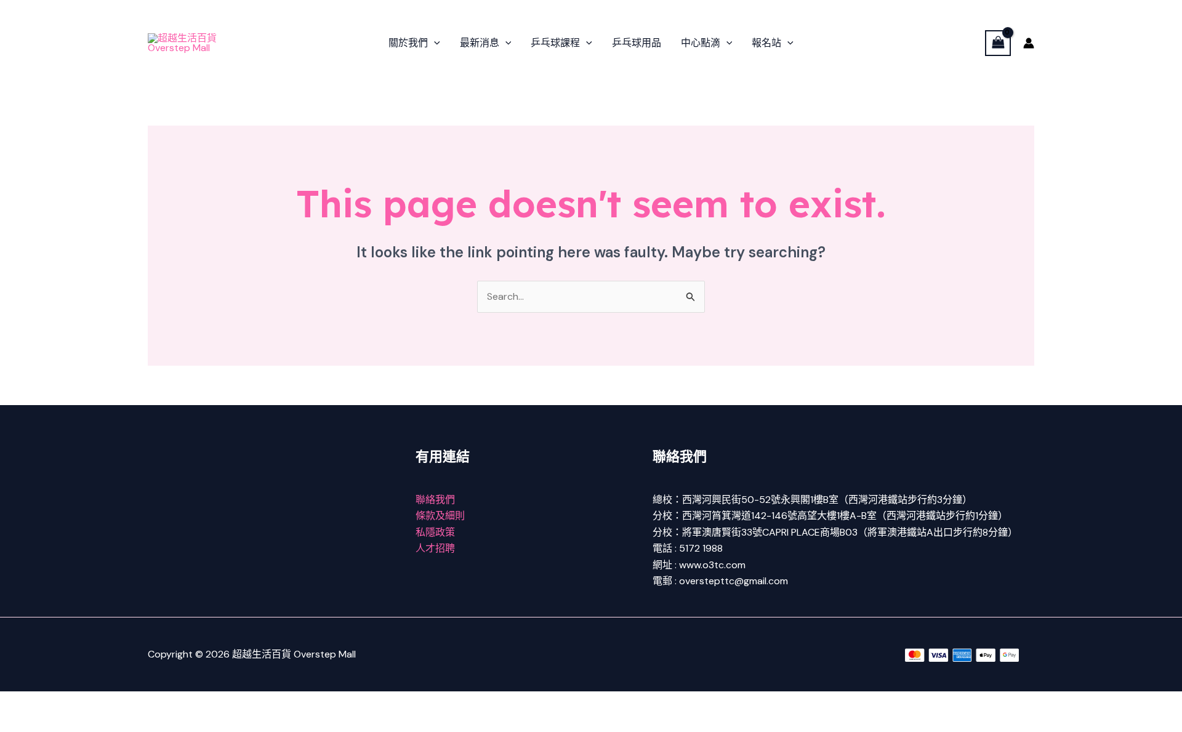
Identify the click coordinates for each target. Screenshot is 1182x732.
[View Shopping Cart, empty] (998, 42)
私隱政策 (435, 532)
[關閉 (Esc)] (136, 702)
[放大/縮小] (18, 702)
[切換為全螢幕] (57, 702)
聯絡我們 (435, 499)
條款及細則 (440, 515)
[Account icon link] (1028, 43)
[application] (434, 43)
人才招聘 (435, 548)
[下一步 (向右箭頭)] (57, 723)
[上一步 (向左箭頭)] (18, 723)
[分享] (97, 702)
